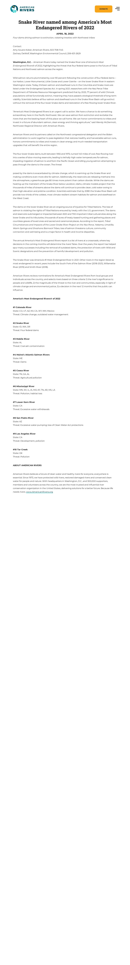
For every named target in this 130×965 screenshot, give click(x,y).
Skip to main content (21, 16)
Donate (104, 9)
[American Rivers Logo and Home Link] (22, 9)
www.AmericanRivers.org (39, 492)
